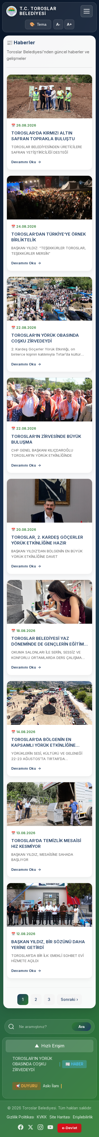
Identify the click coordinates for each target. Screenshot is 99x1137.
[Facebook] (20, 1128)
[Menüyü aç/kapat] (87, 11)
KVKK (42, 1117)
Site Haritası (60, 1117)
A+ (69, 24)
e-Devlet (69, 1128)
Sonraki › (69, 999)
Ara (81, 1027)
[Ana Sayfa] (11, 11)
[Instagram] (40, 1128)
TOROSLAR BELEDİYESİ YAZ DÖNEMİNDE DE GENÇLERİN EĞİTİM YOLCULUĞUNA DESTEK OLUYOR (47, 644)
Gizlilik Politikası (20, 1117)
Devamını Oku (26, 162)
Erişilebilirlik (83, 1117)
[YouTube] (50, 1128)
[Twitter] (30, 1128)
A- (58, 24)
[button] (49, 1046)
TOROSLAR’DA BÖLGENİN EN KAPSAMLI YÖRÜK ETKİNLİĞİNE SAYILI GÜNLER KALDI (43, 745)
